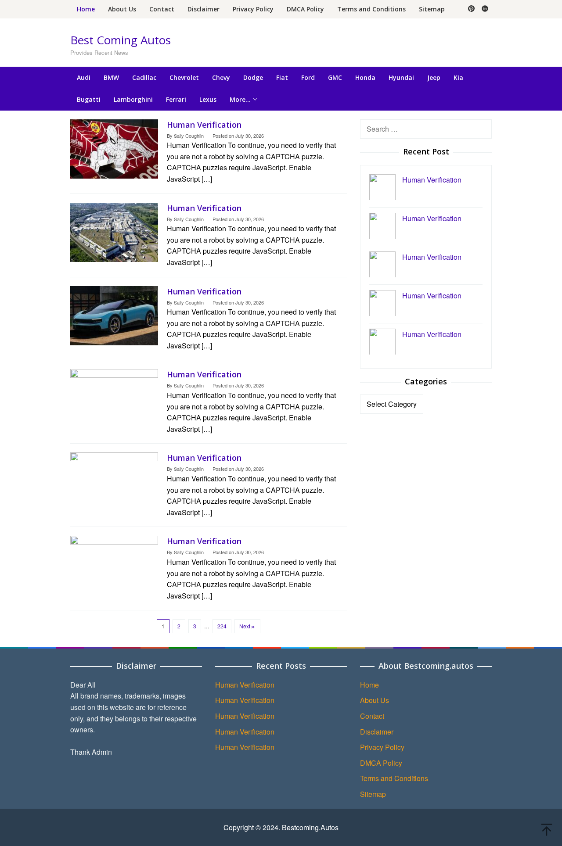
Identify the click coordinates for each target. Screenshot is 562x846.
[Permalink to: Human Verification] (114, 148)
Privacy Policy (382, 747)
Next (244, 626)
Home (369, 685)
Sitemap (373, 794)
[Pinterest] (471, 9)
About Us (374, 700)
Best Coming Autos (120, 40)
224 (222, 626)
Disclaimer (376, 732)
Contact (372, 716)
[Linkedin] (485, 9)
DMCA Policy (381, 763)
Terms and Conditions (394, 778)
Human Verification (204, 124)
